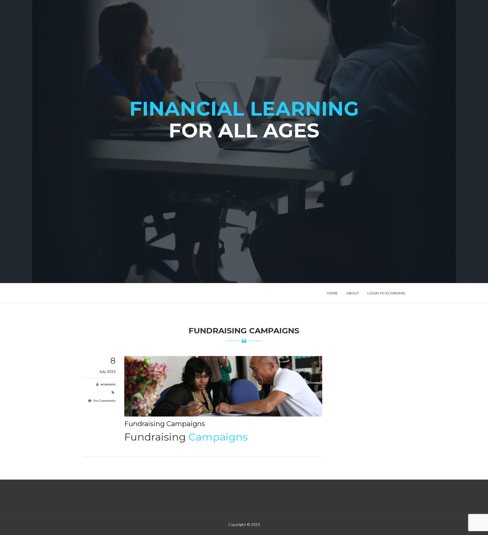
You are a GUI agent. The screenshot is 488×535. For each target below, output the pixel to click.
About (352, 293)
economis (108, 384)
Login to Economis (386, 293)
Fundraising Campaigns (164, 424)
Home (332, 293)
